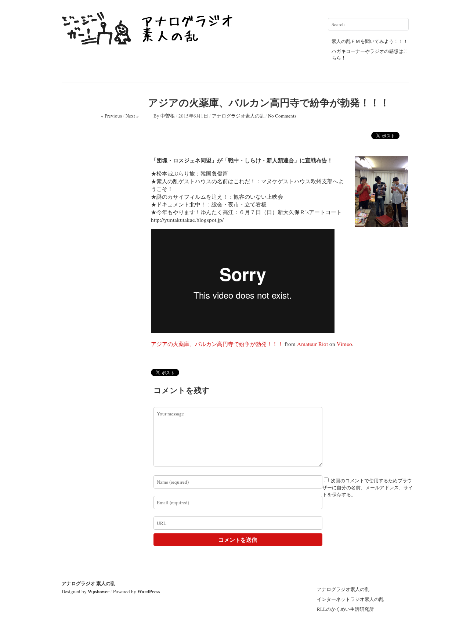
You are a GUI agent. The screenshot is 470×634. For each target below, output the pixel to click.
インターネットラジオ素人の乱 (350, 599)
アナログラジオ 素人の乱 (88, 583)
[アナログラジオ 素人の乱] (150, 41)
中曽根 (167, 115)
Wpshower (98, 591)
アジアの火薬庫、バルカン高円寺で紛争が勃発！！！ (217, 343)
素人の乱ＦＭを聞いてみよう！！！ (370, 41)
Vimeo (344, 343)
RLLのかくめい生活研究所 (345, 609)
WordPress (148, 591)
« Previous (111, 115)
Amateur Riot (312, 343)
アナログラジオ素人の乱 (238, 115)
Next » (132, 115)
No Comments (282, 115)
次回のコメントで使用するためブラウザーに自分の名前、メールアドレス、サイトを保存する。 (367, 487)
